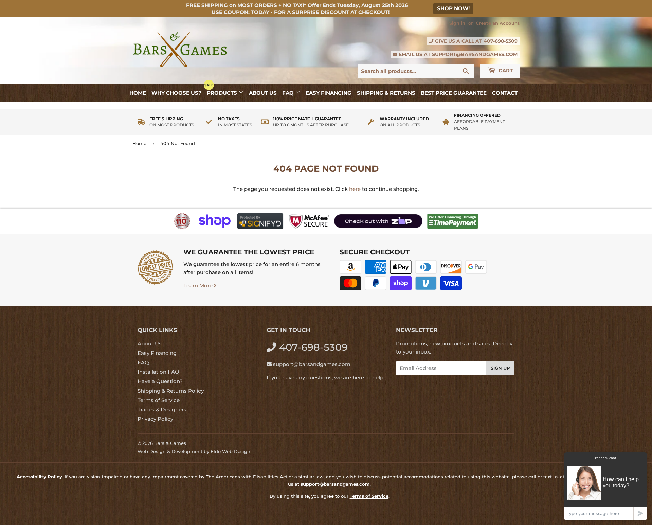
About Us (263, 93)
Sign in (457, 23)
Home (137, 93)
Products (222, 93)
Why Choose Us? (176, 93)
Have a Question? (160, 381)
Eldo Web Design (230, 451)
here (355, 189)
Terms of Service (159, 400)
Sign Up (500, 368)
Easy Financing (328, 93)
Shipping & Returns (386, 93)
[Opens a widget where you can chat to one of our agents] (605, 486)
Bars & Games (170, 443)
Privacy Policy (155, 419)
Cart (505, 70)
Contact (505, 93)
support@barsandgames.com (475, 54)
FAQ (288, 93)
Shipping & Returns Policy (171, 390)
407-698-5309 (501, 41)
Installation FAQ (158, 371)
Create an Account (498, 23)
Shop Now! (453, 8)
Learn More (198, 285)
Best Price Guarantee (454, 93)
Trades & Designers (162, 409)
